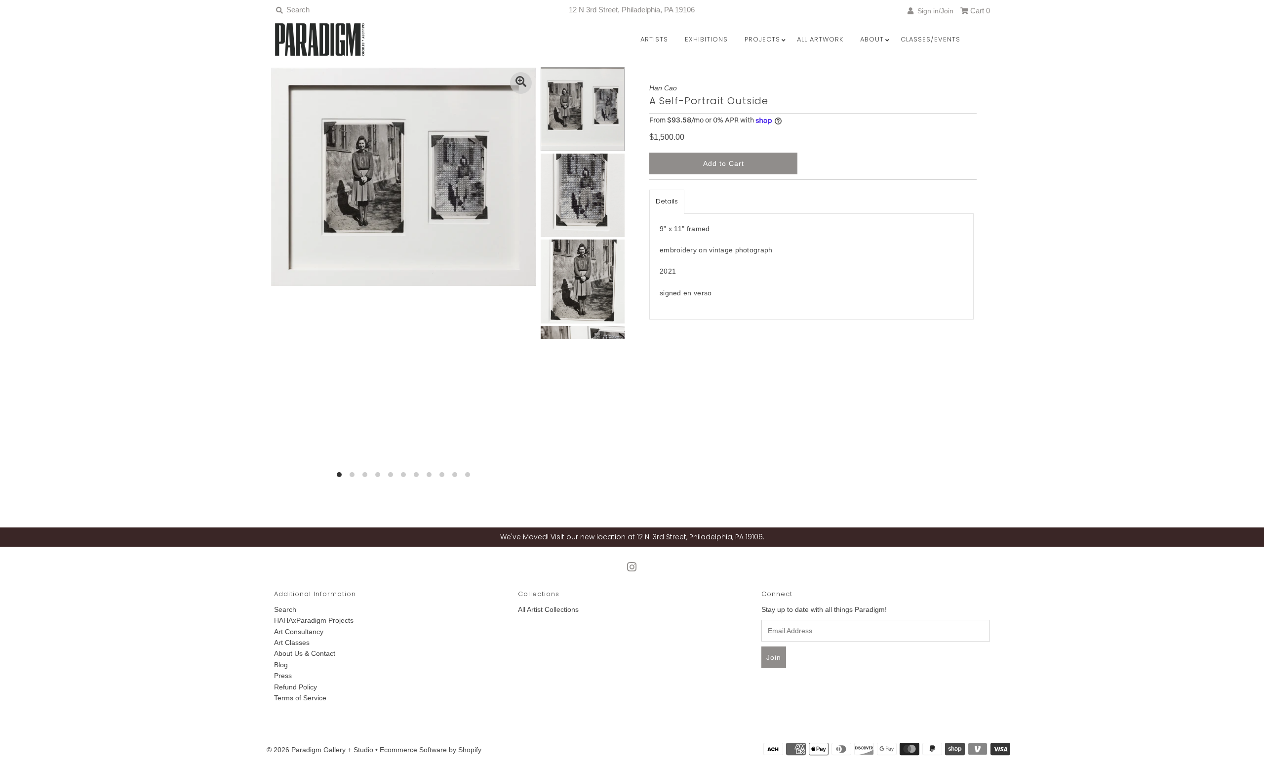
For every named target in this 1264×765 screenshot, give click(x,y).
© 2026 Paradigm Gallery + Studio (320, 750)
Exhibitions (706, 39)
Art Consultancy (298, 632)
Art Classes (292, 642)
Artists (654, 39)
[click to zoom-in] (521, 83)
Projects (762, 39)
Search (285, 609)
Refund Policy (295, 687)
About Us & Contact (304, 653)
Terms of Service (300, 698)
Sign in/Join (933, 11)
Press (283, 676)
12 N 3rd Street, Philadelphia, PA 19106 (632, 9)
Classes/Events (930, 39)
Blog (281, 665)
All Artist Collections (548, 609)
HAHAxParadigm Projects (314, 620)
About (872, 39)
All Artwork (820, 39)
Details (667, 201)
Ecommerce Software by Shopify (430, 750)
